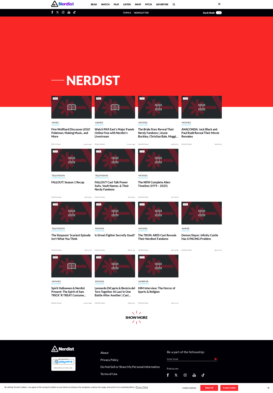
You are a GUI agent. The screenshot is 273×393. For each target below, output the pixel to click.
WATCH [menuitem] (105, 4)
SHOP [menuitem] (138, 4)
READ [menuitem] (94, 4)
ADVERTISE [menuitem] (162, 4)
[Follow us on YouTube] (194, 376)
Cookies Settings (189, 388)
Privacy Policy (109, 360)
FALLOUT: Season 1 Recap (67, 182)
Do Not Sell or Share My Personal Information (130, 367)
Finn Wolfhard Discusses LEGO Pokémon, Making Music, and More (70, 133)
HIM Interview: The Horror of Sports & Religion (156, 289)
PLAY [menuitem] (116, 4)
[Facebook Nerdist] (53, 12)
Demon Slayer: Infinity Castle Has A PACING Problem (199, 236)
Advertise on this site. (63, 368)
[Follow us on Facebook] (168, 376)
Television (58, 175)
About (104, 353)
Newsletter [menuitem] (141, 12)
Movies (142, 122)
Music (55, 122)
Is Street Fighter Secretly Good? (115, 235)
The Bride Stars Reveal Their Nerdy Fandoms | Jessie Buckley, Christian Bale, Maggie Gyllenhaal (157, 133)
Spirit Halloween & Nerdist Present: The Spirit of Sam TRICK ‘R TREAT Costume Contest (68, 291)
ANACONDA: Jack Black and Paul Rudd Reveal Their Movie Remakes (200, 133)
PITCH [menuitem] (148, 4)
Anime (186, 228)
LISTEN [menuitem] (127, 4)
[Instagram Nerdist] (63, 12)
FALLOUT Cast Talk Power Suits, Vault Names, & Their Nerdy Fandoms (112, 185)
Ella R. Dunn (56, 144)
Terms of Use (108, 374)
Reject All (209, 388)
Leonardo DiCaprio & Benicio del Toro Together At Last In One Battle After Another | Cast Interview (115, 291)
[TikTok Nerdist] (74, 12)
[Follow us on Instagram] (185, 376)
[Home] (62, 351)
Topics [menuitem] (127, 12)
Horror (143, 281)
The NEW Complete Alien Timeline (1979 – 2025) (154, 183)
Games (99, 122)
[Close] (268, 388)
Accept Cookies (229, 388)
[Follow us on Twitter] (176, 376)
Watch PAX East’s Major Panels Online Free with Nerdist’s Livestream (114, 133)
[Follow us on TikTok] (203, 376)
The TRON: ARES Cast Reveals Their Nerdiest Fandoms (157, 236)
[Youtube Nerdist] (69, 12)
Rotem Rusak (100, 144)
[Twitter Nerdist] (57, 12)
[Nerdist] (62, 4)
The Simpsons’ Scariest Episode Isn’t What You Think (71, 236)
